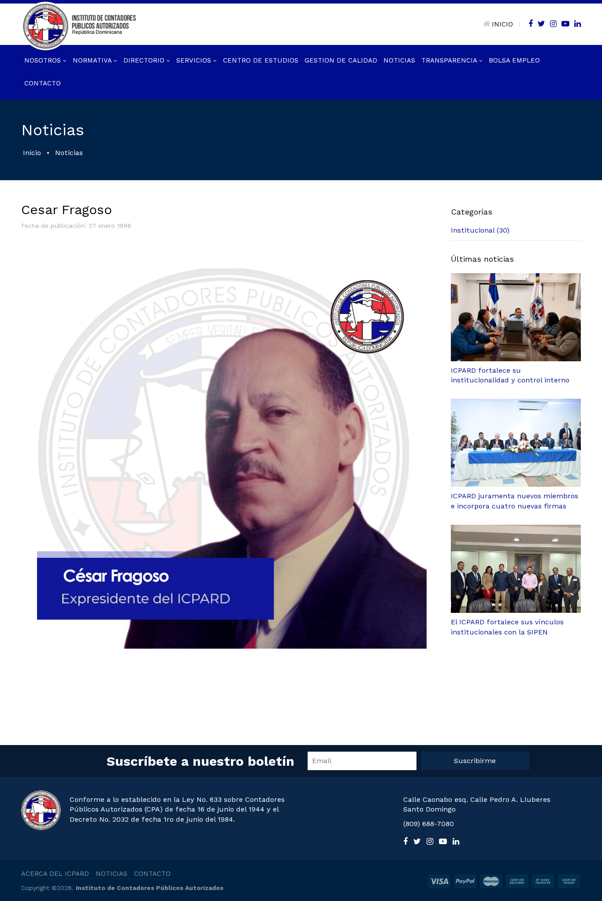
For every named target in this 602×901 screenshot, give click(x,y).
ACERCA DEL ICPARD (55, 874)
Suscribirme (475, 760)
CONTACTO (152, 874)
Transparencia (450, 60)
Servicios (194, 60)
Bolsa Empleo (514, 60)
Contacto (42, 83)
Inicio (32, 152)
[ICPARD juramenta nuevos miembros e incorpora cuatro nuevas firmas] (516, 443)
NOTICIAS (111, 874)
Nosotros (43, 60)
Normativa (93, 60)
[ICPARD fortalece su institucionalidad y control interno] (516, 317)
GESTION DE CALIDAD (341, 60)
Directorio (145, 60)
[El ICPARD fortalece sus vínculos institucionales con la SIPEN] (516, 569)
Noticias (399, 60)
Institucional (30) (480, 230)
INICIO (502, 24)
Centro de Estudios (260, 60)
